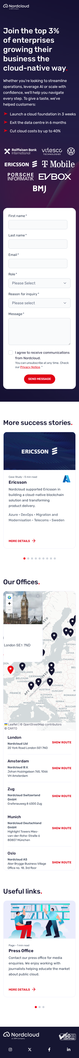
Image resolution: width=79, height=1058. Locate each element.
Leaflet (12, 724)
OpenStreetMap (33, 724)
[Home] (16, 7)
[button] (22, 667)
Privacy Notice (30, 367)
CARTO (12, 728)
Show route (61, 768)
